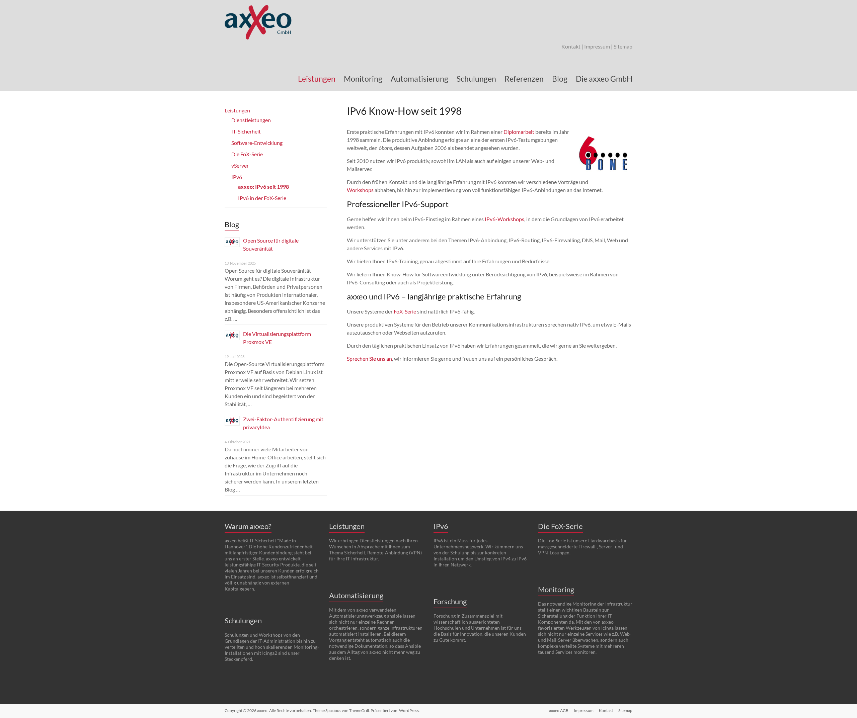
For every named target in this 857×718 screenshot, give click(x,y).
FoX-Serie (405, 311)
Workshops (360, 190)
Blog (559, 78)
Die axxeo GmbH (604, 78)
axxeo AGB (558, 710)
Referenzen (524, 78)
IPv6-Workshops (504, 219)
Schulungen (476, 78)
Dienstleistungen (251, 120)
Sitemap (623, 46)
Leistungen (316, 78)
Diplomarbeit (518, 131)
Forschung (450, 601)
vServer (240, 165)
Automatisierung (419, 78)
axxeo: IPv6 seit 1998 (263, 186)
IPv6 (236, 177)
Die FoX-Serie (247, 154)
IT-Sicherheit (246, 131)
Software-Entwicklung (257, 143)
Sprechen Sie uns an (369, 358)
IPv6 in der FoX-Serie (262, 198)
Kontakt (570, 46)
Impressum (597, 46)
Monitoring (363, 78)
